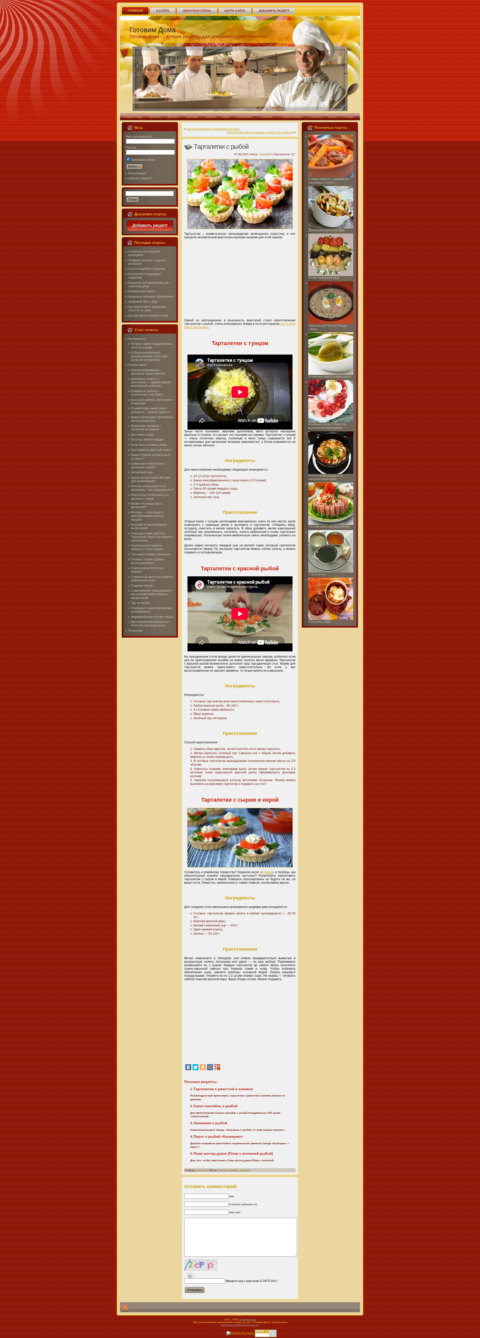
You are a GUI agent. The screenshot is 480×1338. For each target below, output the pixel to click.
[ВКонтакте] (188, 1067)
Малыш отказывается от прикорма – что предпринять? (152, 487)
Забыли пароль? (140, 178)
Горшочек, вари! (319, 622)
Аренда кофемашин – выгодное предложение (148, 371)
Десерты (173, 116)
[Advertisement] (240, 277)
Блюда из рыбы (228, 1170)
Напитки (267, 116)
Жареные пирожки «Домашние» (151, 296)
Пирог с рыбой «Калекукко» (218, 1136)
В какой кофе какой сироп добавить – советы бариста (150, 410)
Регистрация (137, 173)
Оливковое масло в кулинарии (329, 376)
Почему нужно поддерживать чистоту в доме (151, 345)
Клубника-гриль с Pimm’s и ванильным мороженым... (327, 426)
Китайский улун (142, 472)
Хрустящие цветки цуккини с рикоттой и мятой (260, 132)
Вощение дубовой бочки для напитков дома (148, 284)
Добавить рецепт (150, 225)
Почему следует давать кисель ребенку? (147, 561)
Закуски (210, 116)
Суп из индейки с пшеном (146, 269)
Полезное (135, 630)
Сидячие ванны (142, 585)
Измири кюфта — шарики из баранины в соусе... (328, 180)
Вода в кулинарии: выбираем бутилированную (151, 418)
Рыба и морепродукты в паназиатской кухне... (325, 477)
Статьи (348, 116)
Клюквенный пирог (141, 291)
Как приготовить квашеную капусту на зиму (147, 308)
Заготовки (192, 116)
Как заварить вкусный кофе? (151, 450)
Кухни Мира (243, 116)
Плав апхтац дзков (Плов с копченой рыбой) (233, 1153)
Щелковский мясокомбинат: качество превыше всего (150, 623)
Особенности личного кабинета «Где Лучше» (147, 547)
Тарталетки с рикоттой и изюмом (223, 1089)
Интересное (137, 339)
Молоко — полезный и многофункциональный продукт (147, 516)
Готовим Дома (153, 30)
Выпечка (155, 116)
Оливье (267, 872)
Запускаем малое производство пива (213, 129)
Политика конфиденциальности (240, 1324)
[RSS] (125, 1308)
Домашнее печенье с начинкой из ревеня (146, 427)
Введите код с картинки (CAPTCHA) (251, 1281)
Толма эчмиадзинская (323, 278)
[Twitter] (195, 1067)
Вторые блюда (133, 116)
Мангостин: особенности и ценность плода (150, 496)
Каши (225, 116)
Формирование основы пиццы (152, 617)
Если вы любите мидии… (149, 439)
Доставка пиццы (142, 434)
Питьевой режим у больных (150, 554)
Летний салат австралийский (329, 526)
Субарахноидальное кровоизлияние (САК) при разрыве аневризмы (149, 356)
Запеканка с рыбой (210, 1123)
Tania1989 (265, 154)
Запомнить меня (142, 160)
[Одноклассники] (203, 1067)
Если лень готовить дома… (150, 445)
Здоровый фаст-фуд (142, 301)
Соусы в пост (317, 574)
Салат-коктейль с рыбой (216, 1106)
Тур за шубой (140, 603)
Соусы (332, 116)
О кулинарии (137, 365)
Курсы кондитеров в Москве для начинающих (150, 479)
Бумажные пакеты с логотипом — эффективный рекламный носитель (150, 382)
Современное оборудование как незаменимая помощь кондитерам (151, 594)
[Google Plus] (217, 1067)
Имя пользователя (139, 136)
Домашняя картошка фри (326, 230)
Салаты (316, 116)
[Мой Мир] (210, 1067)
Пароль (131, 147)
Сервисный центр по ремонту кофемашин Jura (152, 578)
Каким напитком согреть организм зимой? (148, 465)
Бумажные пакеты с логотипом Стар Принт (147, 392)
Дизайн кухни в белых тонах (148, 315)
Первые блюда (291, 116)
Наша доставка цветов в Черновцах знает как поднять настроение (152, 537)
